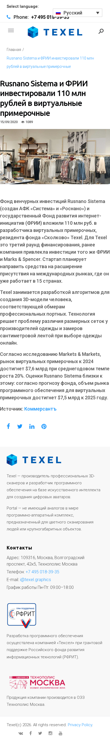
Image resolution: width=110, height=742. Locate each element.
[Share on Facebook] (8, 426)
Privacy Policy (80, 724)
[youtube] (60, 733)
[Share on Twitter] (19, 426)
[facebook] (30, 733)
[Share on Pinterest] (43, 426)
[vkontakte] (20, 733)
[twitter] (40, 733)
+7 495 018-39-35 (50, 17)
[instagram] (50, 733)
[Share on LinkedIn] (31, 426)
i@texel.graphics (35, 579)
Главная (14, 49)
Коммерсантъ (40, 409)
